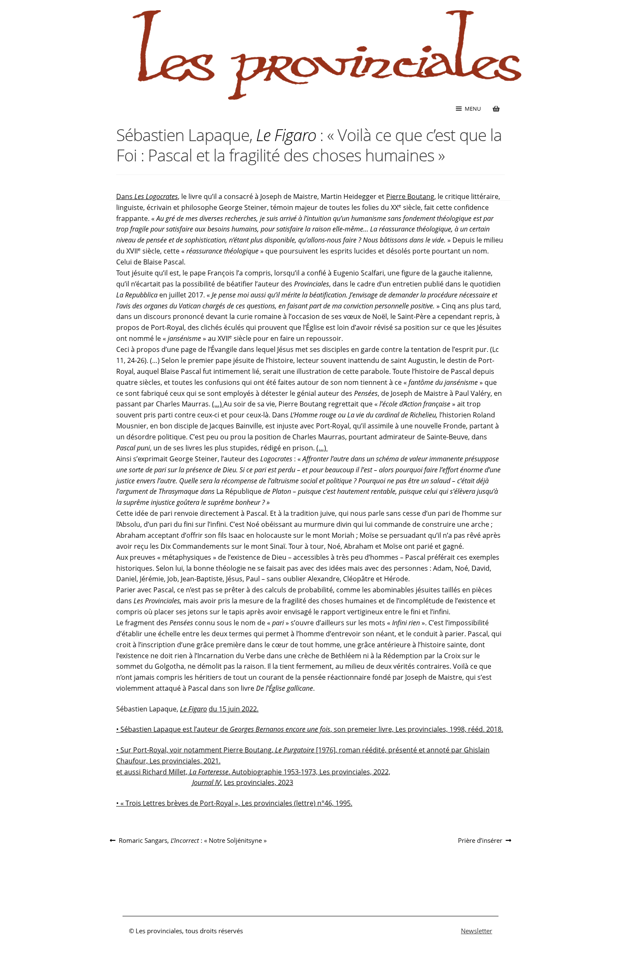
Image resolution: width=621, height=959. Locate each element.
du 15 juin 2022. (234, 709)
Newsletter (476, 930)
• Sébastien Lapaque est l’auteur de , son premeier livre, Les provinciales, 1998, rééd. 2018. (309, 729)
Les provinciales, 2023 (258, 782)
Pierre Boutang (410, 196)
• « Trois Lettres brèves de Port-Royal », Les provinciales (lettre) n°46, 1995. (234, 803)
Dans (147, 196)
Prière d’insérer (480, 841)
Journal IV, (206, 782)
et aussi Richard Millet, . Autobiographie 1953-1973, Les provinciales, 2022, (253, 771)
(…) (217, 404)
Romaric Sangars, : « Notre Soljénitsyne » (192, 841)
